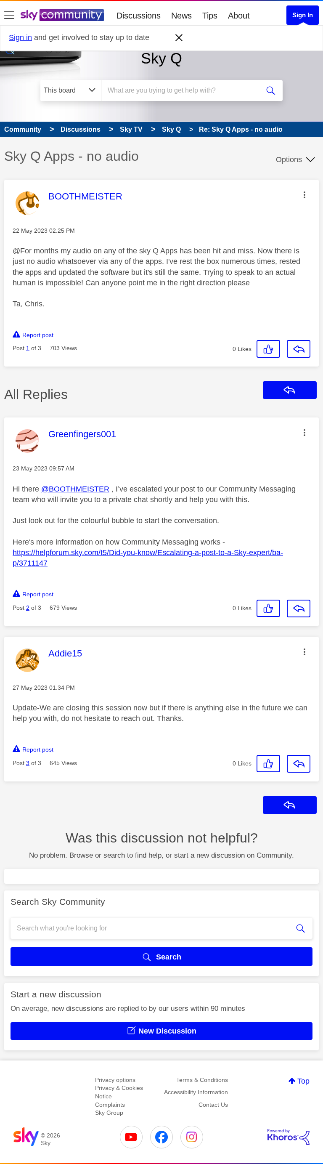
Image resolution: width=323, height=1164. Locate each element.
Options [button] (289, 159)
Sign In (302, 15)
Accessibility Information (196, 1092)
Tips (209, 15)
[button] (304, 195)
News (181, 15)
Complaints (110, 1104)
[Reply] (298, 349)
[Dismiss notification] (179, 38)
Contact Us (213, 1104)
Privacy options (115, 1079)
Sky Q (161, 58)
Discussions (138, 15)
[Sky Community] (62, 15)
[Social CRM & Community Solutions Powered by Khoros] (288, 1137)
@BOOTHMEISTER (75, 489)
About (239, 15)
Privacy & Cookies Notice (119, 1092)
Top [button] (303, 1081)
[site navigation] (9, 15)
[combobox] (183, 90)
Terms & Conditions (202, 1079)
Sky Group (109, 1112)
